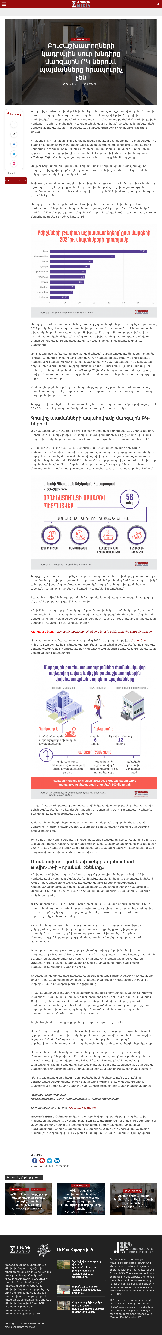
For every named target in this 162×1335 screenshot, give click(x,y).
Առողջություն (80, 39)
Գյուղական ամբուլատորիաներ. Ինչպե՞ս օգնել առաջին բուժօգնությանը (103, 631)
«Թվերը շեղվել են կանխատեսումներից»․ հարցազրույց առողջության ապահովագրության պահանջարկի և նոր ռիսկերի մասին (81, 1199)
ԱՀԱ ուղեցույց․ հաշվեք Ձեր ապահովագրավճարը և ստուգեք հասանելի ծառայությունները (28, 1200)
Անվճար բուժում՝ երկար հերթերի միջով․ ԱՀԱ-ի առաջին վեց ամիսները (133, 1199)
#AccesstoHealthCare (82, 1107)
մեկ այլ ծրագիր (141, 640)
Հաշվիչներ (38, 1189)
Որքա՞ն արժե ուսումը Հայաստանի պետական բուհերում (86, 1289)
